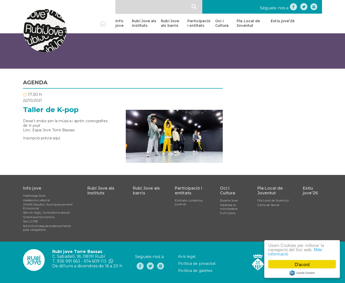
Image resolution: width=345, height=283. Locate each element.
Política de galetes (195, 270)
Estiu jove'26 (282, 21)
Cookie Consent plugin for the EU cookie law (302, 273)
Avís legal (186, 256)
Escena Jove (229, 200)
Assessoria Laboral (36, 200)
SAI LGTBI (30, 221)
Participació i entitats (198, 23)
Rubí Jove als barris (170, 23)
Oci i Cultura (222, 23)
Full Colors (227, 213)
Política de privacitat (197, 263)
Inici (107, 21)
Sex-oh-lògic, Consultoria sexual (46, 212)
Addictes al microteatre (228, 207)
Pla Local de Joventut (248, 23)
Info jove (119, 23)
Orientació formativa (38, 217)
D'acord (302, 264)
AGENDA (35, 82)
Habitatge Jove (34, 195)
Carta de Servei (268, 205)
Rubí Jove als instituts (144, 23)
